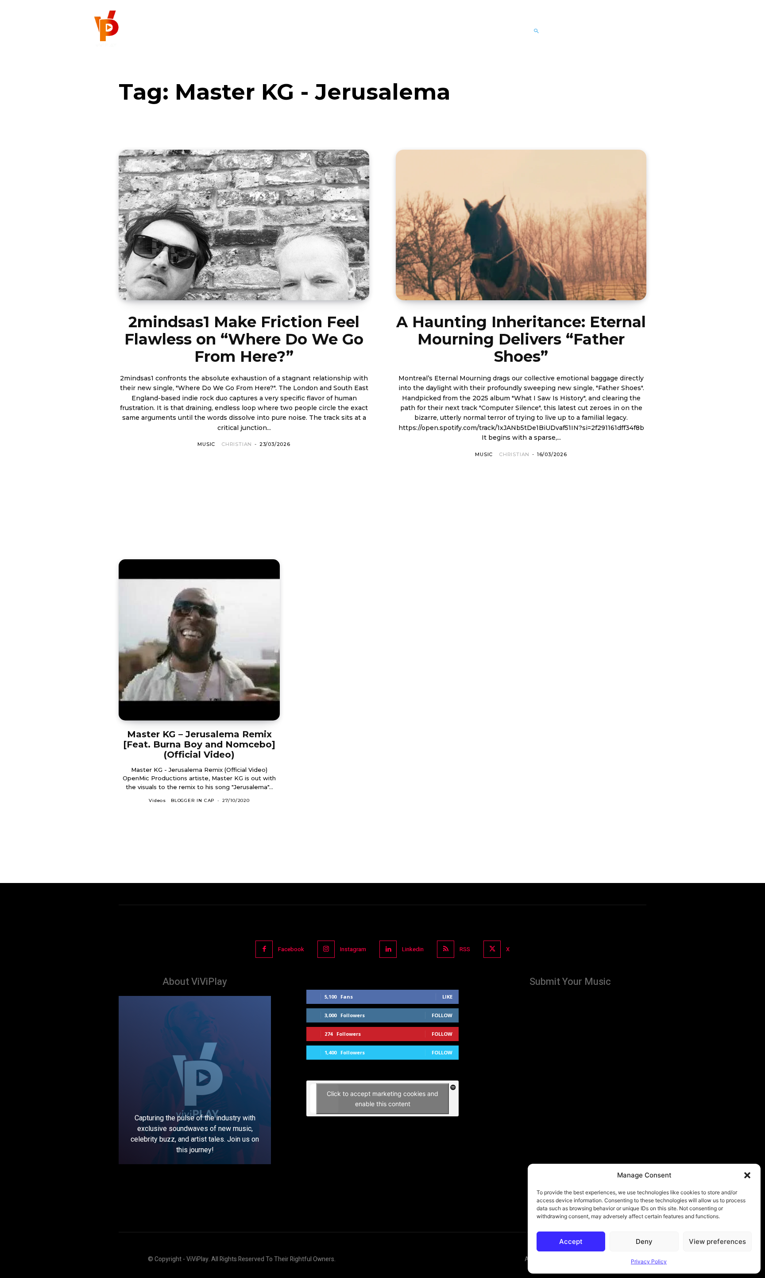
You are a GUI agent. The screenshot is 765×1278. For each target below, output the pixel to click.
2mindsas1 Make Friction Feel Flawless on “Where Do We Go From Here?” (243, 339)
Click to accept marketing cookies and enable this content (382, 1099)
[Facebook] (264, 949)
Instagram (353, 949)
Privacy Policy (649, 1261)
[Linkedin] (388, 949)
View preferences (717, 1241)
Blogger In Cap (193, 800)
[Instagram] (326, 949)
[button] (747, 1175)
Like (447, 996)
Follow (442, 1015)
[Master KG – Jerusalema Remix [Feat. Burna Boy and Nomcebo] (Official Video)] (199, 639)
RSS (465, 949)
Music (206, 444)
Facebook (291, 949)
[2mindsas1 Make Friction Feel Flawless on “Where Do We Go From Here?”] (244, 225)
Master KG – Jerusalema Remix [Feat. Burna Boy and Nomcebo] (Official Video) (199, 744)
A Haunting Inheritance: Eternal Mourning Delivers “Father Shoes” (521, 339)
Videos (157, 800)
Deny (644, 1241)
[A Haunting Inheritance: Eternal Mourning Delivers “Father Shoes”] (521, 225)
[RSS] (445, 949)
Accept (571, 1241)
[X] (492, 949)
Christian (236, 444)
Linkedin (413, 949)
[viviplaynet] (105, 31)
